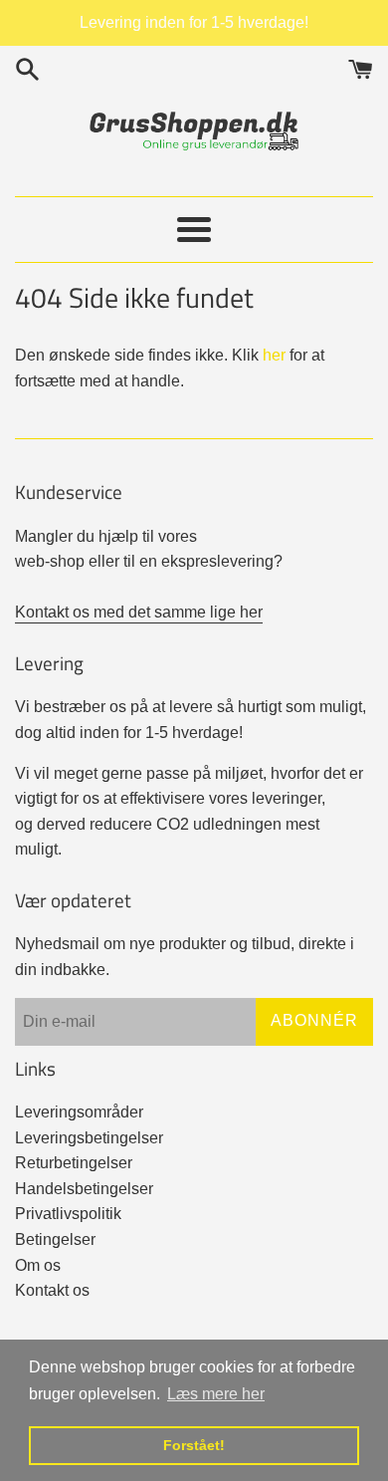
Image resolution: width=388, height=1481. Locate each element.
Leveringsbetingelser (89, 1137)
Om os (38, 1265)
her (274, 355)
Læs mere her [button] (216, 1393)
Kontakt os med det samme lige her (139, 612)
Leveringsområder (79, 1112)
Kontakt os (52, 1290)
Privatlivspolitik (68, 1213)
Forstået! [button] (194, 1445)
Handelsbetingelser (84, 1188)
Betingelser (55, 1239)
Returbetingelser (73, 1162)
